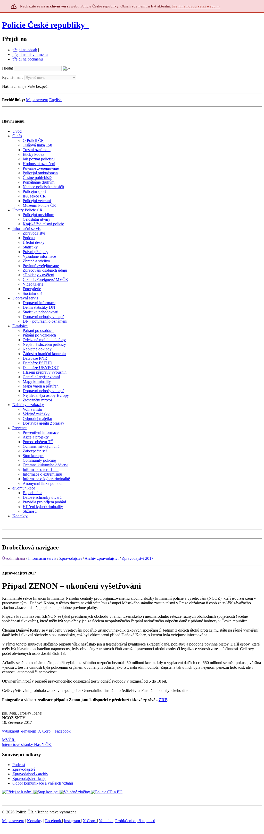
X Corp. (45, 731)
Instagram (72, 821)
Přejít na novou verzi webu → (196, 6)
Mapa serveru (37, 100)
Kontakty (34, 821)
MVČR (8, 740)
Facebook (63, 731)
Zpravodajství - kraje (29, 778)
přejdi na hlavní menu (30, 54)
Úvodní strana (13, 558)
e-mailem (28, 731)
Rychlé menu (12, 77)
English (55, 100)
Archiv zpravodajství (102, 558)
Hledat (7, 68)
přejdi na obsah (24, 50)
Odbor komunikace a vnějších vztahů (42, 783)
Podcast (18, 764)
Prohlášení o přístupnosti (135, 821)
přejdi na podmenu (27, 59)
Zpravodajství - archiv (30, 774)
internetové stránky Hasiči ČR (26, 744)
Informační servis (42, 558)
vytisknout (10, 731)
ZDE (163, 700)
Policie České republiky (43, 25)
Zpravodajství (70, 558)
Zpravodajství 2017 (137, 558)
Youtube (106, 821)
